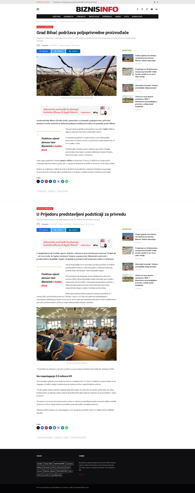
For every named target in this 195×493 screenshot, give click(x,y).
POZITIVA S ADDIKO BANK (45, 27)
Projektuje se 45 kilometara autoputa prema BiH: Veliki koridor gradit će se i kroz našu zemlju (76, 2)
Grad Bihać (51, 191)
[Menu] (38, 9)
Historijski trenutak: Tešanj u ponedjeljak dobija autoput (146, 86)
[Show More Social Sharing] (83, 51)
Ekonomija (68, 16)
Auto (126, 16)
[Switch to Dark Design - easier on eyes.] (157, 2)
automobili (59, 463)
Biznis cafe (137, 16)
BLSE (39, 475)
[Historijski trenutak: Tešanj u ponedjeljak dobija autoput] (127, 88)
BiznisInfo (46, 45)
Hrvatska (67, 467)
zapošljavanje (56, 475)
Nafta (70, 471)
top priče (46, 475)
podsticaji (58, 437)
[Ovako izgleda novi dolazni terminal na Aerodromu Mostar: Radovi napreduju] (127, 58)
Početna (56, 16)
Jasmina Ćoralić (63, 191)
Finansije (81, 16)
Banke (118, 16)
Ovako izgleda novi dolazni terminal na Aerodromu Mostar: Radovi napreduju (145, 58)
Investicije (94, 16)
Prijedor (66, 437)
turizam (70, 463)
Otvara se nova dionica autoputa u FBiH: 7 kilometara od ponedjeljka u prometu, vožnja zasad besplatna (146, 101)
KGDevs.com (85, 487)
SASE (53, 467)
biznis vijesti (49, 471)
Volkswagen (60, 467)
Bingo (39, 467)
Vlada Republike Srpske (78, 437)
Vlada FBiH (48, 464)
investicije (62, 471)
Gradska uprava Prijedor (45, 437)
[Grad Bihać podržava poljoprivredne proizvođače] (77, 76)
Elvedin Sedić (42, 191)
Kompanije (107, 16)
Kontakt (81, 474)
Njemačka (46, 467)
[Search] (155, 2)
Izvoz (40, 471)
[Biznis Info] (97, 9)
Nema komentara (66, 45)
